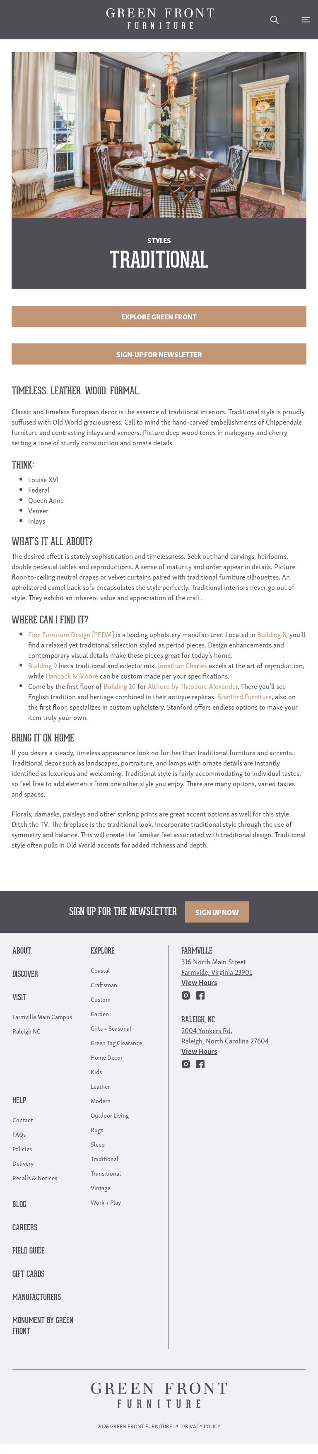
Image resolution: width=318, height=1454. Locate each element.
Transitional (106, 1173)
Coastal (100, 970)
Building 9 (42, 665)
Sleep (98, 1144)
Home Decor (107, 1057)
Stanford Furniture (244, 696)
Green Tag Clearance (116, 1042)
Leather (100, 1086)
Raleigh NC (26, 1031)
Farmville (196, 951)
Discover (25, 974)
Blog (19, 1205)
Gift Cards (28, 1274)
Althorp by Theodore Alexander (193, 685)
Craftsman (104, 984)
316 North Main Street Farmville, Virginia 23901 (216, 966)
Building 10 (120, 685)
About (21, 951)
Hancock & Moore (72, 675)
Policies (22, 1148)
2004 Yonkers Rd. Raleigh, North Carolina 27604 (225, 1035)
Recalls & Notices (34, 1177)
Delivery (23, 1163)
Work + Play (106, 1202)
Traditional (104, 1158)
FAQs (19, 1134)
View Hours (199, 982)
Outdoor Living (110, 1115)
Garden (100, 1013)
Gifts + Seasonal (111, 1028)
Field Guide (28, 1251)
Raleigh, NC (198, 1020)
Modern (101, 1100)
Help (19, 1101)
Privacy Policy (201, 1426)
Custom (101, 999)
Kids (96, 1071)
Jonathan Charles (182, 665)
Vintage (100, 1187)
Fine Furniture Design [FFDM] (71, 634)
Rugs (97, 1129)
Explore (103, 951)
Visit (19, 997)
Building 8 (271, 634)
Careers (24, 1228)
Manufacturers (36, 1297)
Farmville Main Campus (42, 1016)
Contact (22, 1119)
